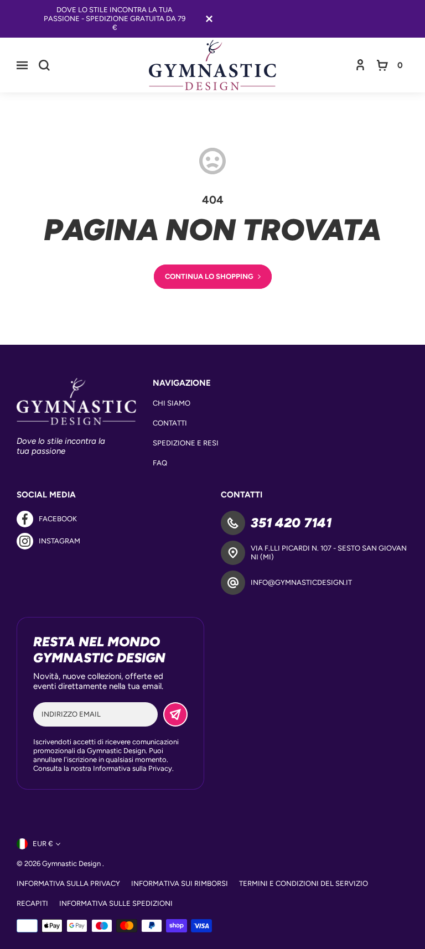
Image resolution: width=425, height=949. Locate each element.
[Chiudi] (209, 18)
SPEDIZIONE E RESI (186, 443)
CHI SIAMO (171, 403)
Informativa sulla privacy (68, 883)
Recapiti (32, 903)
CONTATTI (170, 423)
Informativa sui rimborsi (179, 883)
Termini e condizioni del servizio (303, 883)
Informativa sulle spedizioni (116, 903)
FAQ (160, 463)
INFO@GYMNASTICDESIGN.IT (301, 582)
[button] (22, 65)
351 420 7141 (291, 523)
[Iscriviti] (175, 714)
